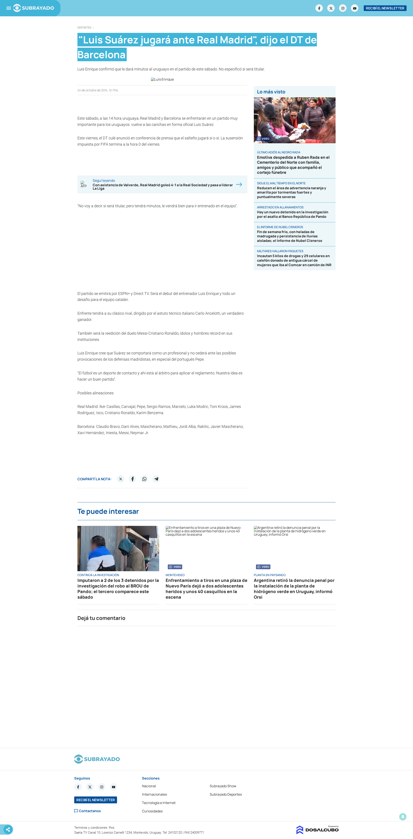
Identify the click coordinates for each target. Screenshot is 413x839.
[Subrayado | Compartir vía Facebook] (132, 479)
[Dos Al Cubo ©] (317, 833)
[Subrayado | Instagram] (343, 8)
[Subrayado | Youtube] (354, 8)
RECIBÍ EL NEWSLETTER (385, 8)
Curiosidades (152, 811)
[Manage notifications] (402, 816)
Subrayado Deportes (226, 794)
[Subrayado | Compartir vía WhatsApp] (144, 479)
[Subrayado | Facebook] (319, 8)
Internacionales (154, 794)
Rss (112, 828)
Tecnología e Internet (159, 802)
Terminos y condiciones (91, 828)
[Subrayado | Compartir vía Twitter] (120, 479)
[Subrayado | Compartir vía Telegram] (156, 479)
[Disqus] (206, 685)
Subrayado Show (223, 786)
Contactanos (90, 811)
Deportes (84, 27)
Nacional (149, 786)
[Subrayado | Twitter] (331, 8)
